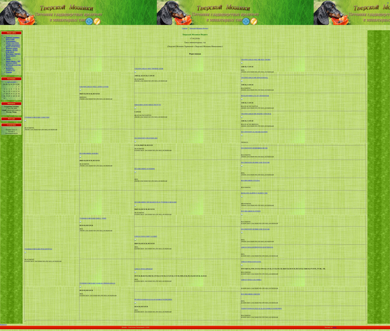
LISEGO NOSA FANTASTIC (251, 262)
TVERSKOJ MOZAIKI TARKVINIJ (37, 117)
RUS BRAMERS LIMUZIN (250, 294)
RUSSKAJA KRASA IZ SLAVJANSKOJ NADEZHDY (153, 299)
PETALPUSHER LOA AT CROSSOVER (255, 96)
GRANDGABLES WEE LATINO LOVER (94, 87)
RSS (388, 2)
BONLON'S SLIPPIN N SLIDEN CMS (254, 193)
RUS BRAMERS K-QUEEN (251, 211)
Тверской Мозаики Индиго (198, 28)
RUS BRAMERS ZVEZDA (250, 180)
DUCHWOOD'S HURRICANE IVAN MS (255, 162)
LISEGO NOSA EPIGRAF (144, 269)
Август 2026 (11, 82)
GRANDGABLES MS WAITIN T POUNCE (256, 114)
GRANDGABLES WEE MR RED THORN (255, 59)
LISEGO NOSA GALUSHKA (251, 280)
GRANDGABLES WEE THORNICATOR (149, 68)
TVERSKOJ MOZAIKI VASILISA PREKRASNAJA (97, 283)
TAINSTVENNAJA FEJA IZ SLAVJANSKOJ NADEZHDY (261, 308)
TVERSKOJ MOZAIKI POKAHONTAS (38, 249)
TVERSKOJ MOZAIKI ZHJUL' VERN (93, 218)
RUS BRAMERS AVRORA (89, 153)
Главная (184, 28)
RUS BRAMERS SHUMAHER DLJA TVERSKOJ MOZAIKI (156, 202)
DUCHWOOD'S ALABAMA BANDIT (254, 132)
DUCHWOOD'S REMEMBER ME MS (254, 148)
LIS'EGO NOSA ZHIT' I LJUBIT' (146, 236)
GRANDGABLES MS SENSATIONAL (254, 78)
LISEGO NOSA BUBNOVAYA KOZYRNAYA (257, 247)
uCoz (334, 327)
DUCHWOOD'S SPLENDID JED (146, 138)
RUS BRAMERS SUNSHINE (145, 169)
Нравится (3, 324)
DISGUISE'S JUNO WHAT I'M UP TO (148, 105)
